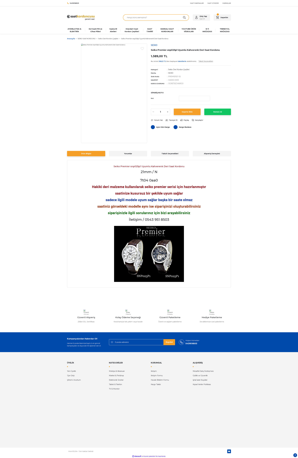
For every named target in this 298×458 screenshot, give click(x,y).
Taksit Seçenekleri (170, 154)
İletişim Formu (157, 375)
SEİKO (170, 73)
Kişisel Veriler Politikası (202, 384)
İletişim (154, 371)
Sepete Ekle (187, 112)
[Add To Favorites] (142, 48)
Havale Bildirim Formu (160, 380)
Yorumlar (128, 154)
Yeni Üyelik (71, 371)
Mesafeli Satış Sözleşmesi (203, 371)
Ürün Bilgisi (86, 154)
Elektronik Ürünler (116, 380)
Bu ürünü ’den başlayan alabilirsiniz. (182, 61)
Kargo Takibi (156, 384)
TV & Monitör (114, 389)
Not (152, 98)
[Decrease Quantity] (153, 112)
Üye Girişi (70, 375)
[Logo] (81, 17)
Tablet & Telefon (115, 384)
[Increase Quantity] (167, 112)
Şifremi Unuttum (74, 380)
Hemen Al (217, 112)
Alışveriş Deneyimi (212, 154)
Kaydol (169, 342)
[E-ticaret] (149, 456)
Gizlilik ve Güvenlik (200, 375)
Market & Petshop (116, 375)
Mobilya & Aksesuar (117, 371)
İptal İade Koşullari (200, 380)
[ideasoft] (136, 456)
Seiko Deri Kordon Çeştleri (178, 69)
